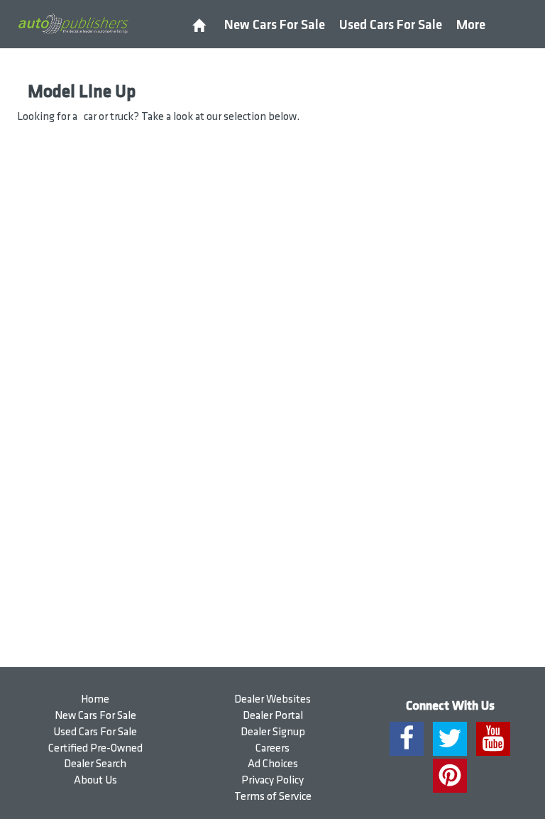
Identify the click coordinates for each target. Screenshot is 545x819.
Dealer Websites (272, 699)
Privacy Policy (272, 780)
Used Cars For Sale (390, 25)
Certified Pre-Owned (95, 748)
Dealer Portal (273, 715)
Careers (272, 748)
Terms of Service (273, 796)
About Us (95, 780)
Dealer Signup (273, 732)
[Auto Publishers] (73, 23)
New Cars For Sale (274, 25)
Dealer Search (95, 764)
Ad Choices (273, 764)
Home (95, 699)
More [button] (470, 25)
